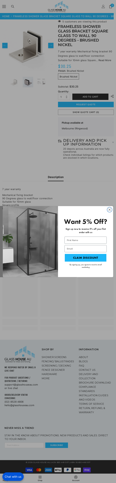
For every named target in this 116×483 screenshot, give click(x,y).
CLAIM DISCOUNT (85, 257)
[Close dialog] (109, 209)
